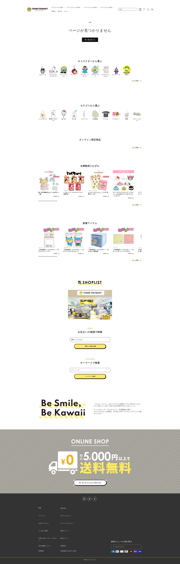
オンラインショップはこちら (91, 482)
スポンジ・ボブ (95, 75)
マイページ (41, 515)
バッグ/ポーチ (43, 119)
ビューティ (84, 119)
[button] (58, 7)
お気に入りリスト (43, 523)
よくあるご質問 (43, 530)
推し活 (64, 119)
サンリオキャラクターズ (53, 75)
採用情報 (41, 551)
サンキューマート (92, 559)
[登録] (139, 547)
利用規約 (63, 546)
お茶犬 (127, 74)
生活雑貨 (95, 119)
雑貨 (126, 119)
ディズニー (74, 74)
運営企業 (63, 508)
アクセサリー (116, 119)
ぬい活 (74, 119)
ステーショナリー (137, 119)
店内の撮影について (44, 546)
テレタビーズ (116, 74)
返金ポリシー (64, 538)
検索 (39, 508)
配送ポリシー (64, 530)
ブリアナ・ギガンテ (85, 75)
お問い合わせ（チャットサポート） (47, 539)
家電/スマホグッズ (53, 119)
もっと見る (135, 80)
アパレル (105, 119)
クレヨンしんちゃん (106, 75)
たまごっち (42, 74)
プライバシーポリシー (67, 523)
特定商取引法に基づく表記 (68, 551)
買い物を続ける (90, 40)
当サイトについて (65, 515)
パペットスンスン (64, 75)
